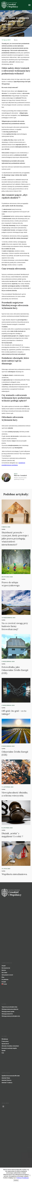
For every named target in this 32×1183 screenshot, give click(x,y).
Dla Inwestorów (6, 968)
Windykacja (5, 1039)
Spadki (3, 1050)
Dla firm (4, 970)
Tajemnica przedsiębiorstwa (9, 1007)
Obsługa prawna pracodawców (10, 1009)
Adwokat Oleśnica (6, 1080)
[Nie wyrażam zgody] (30, 1175)
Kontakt (4, 981)
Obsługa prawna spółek (8, 1011)
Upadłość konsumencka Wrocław (11, 1075)
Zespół (3, 965)
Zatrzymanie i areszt (7, 975)
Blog (3, 27)
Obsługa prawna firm (7, 1013)
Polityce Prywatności (23, 1178)
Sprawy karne (5, 1043)
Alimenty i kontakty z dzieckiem (10, 1046)
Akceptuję (16, 1180)
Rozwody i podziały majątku (9, 1048)
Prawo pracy (5, 1041)
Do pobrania (5, 979)
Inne (3, 1052)
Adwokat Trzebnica (7, 1082)
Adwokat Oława (6, 1078)
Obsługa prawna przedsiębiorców (11, 1016)
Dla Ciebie (4, 972)
